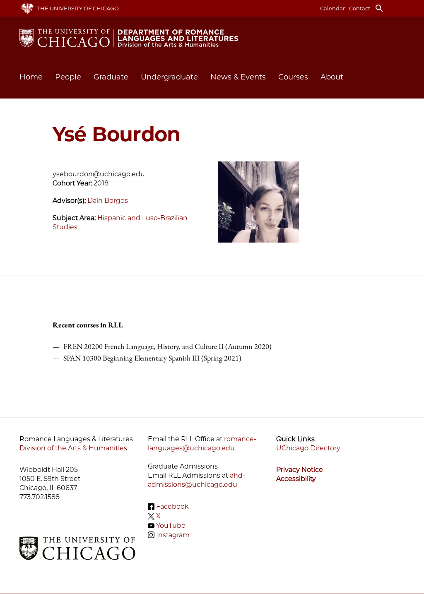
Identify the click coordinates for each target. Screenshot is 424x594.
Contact (359, 8)
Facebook (172, 506)
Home (31, 77)
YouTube (171, 525)
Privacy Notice (299, 470)
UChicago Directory (308, 448)
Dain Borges (107, 200)
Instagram (173, 535)
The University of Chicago (78, 8)
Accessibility (296, 479)
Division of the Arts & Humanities (73, 448)
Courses (293, 77)
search (379, 8)
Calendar (332, 8)
